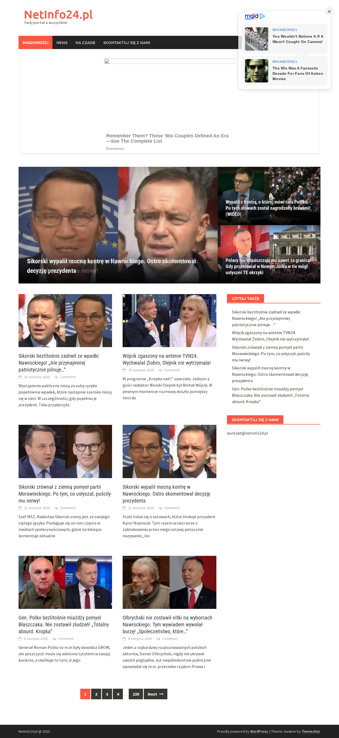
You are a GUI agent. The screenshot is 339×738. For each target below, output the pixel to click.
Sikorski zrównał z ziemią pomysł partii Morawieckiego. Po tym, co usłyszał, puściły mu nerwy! (65, 494)
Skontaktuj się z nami (126, 42)
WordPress (259, 731)
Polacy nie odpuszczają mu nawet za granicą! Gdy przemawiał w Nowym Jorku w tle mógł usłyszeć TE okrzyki (268, 266)
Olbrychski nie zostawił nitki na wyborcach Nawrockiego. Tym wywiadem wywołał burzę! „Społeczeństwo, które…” (167, 624)
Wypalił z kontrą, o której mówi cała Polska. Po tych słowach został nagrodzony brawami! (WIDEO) (268, 208)
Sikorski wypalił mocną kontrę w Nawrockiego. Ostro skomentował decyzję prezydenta (166, 494)
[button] (204, 225)
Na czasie (85, 42)
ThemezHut (311, 731)
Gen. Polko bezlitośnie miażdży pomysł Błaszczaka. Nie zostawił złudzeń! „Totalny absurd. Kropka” (64, 624)
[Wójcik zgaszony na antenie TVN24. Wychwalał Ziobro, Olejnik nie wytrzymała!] (169, 320)
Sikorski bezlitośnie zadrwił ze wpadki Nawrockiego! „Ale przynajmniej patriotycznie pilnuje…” (59, 363)
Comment (67, 376)
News (62, 42)
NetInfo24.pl (58, 14)
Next (153, 694)
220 (136, 694)
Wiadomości (35, 42)
